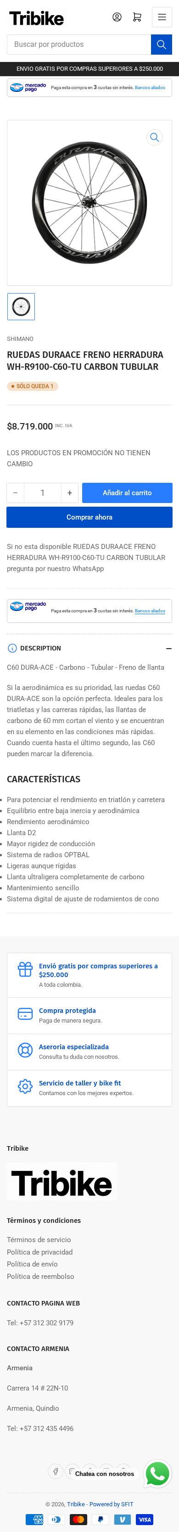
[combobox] (89, 44)
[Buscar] (161, 44)
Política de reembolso (40, 1276)
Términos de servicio (39, 1240)
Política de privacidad (40, 1252)
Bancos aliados (150, 87)
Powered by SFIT (112, 1504)
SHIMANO (20, 338)
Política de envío (32, 1264)
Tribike (76, 1504)
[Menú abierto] (162, 17)
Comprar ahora (89, 517)
